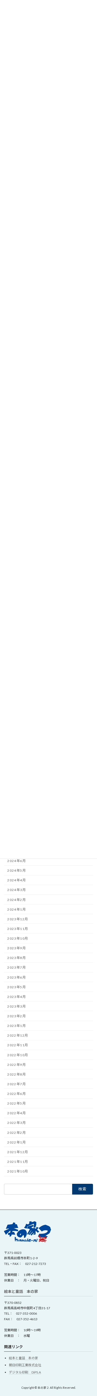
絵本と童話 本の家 (21, 1291)
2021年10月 (17, 1171)
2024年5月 (16, 870)
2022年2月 (16, 1133)
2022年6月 (16, 1094)
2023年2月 (16, 1016)
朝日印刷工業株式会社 (25, 1365)
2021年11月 (17, 1162)
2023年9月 (16, 948)
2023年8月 (16, 958)
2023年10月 (17, 938)
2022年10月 (17, 1055)
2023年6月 (16, 977)
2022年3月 (16, 1123)
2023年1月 (16, 1026)
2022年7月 (16, 1084)
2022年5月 (16, 1103)
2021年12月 (17, 1152)
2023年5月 (16, 987)
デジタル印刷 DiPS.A (25, 1372)
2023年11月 (17, 929)
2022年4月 (16, 1113)
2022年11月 (17, 1045)
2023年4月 (16, 997)
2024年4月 (16, 880)
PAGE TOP (89, 1348)
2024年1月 (16, 909)
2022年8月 (16, 1074)
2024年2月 (16, 900)
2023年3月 (16, 1006)
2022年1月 (16, 1142)
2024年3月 (16, 890)
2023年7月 (16, 968)
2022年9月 (16, 1065)
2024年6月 (16, 861)
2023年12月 (17, 919)
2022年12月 (17, 1035)
